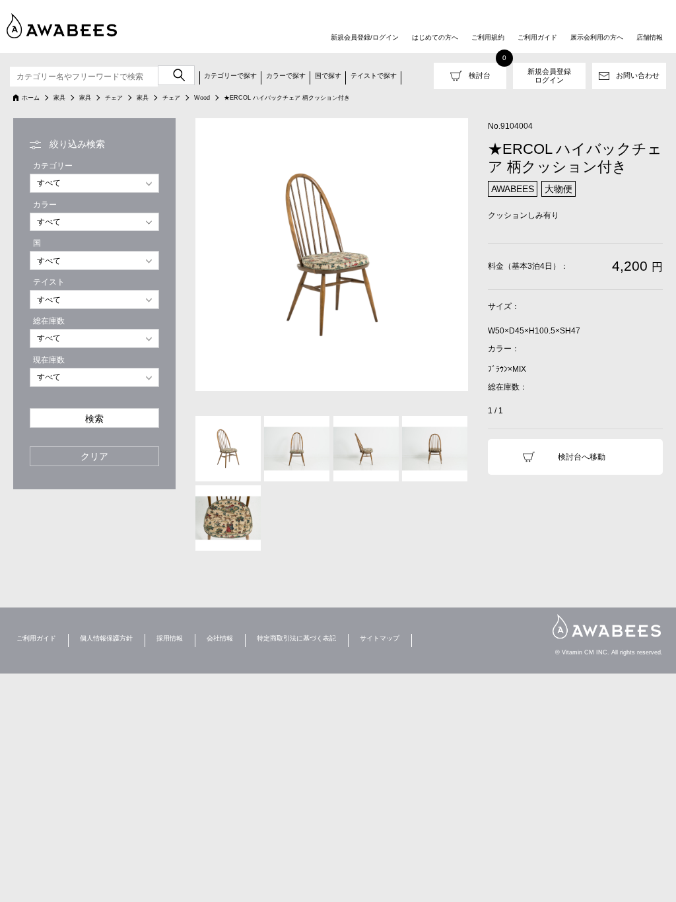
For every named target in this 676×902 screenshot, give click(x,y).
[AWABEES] (63, 25)
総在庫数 (49, 321)
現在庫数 (49, 359)
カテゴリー (53, 165)
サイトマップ (379, 638)
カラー (45, 204)
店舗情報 (649, 37)
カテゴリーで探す (230, 75)
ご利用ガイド (537, 37)
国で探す (328, 75)
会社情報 (220, 638)
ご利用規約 (487, 37)
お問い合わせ (637, 75)
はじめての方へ (435, 37)
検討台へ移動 (581, 457)
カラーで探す (286, 75)
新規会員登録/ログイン (365, 37)
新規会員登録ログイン (549, 75)
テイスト (49, 282)
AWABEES (607, 626)
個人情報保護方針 (106, 638)
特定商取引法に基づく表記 (296, 638)
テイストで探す (374, 75)
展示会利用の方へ (596, 37)
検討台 (479, 75)
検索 (94, 419)
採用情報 (169, 638)
